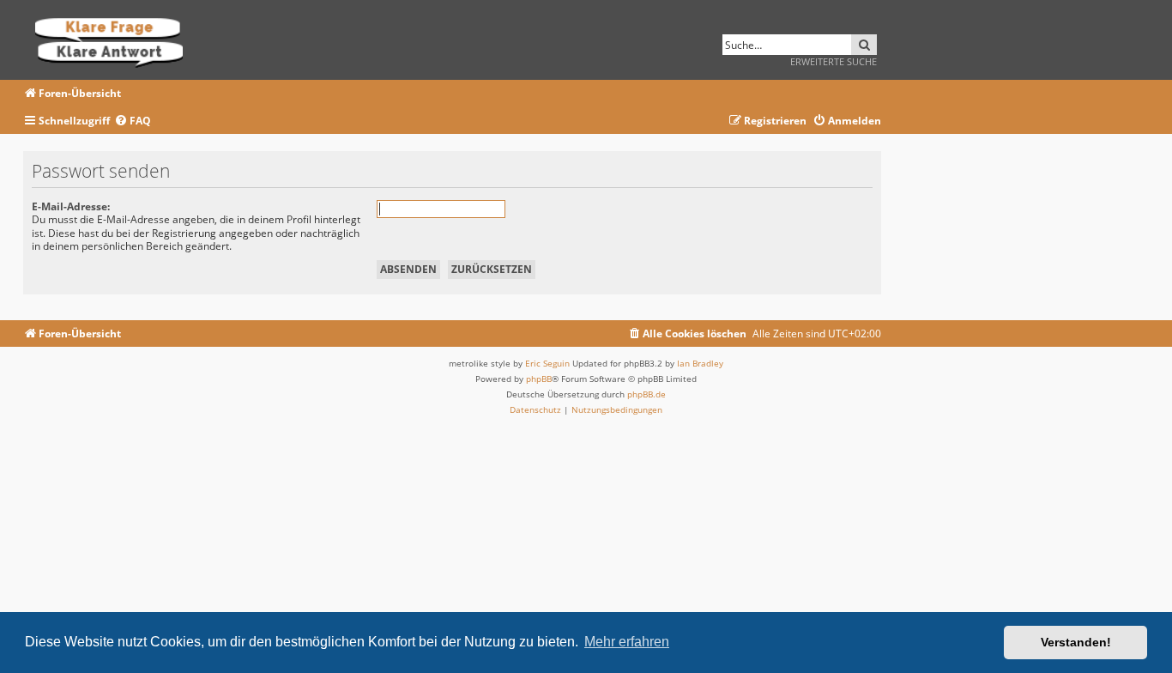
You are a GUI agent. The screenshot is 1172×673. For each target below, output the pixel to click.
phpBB (539, 379)
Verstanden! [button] (1076, 642)
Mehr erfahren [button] (626, 641)
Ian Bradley (700, 363)
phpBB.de (646, 394)
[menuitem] (132, 121)
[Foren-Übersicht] (114, 40)
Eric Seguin (547, 363)
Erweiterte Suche (833, 61)
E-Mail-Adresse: (71, 206)
